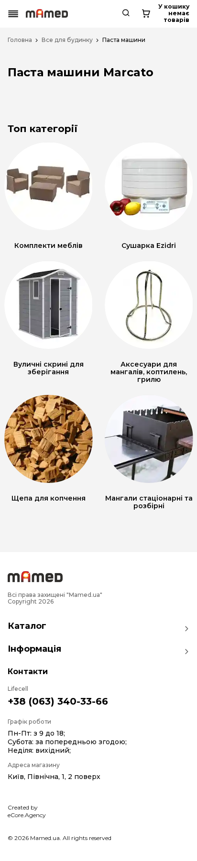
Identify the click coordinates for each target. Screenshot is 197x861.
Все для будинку (67, 40)
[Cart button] (146, 14)
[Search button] (125, 13)
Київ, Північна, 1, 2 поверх (54, 776)
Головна (20, 40)
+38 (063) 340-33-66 (58, 701)
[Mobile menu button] (13, 14)
